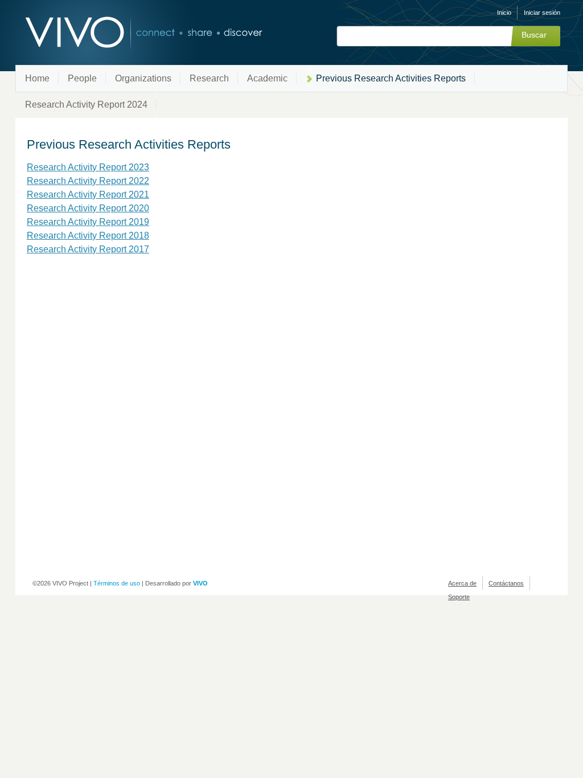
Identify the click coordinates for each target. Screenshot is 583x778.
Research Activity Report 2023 (88, 167)
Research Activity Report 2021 (88, 194)
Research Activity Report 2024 (86, 104)
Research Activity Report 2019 (88, 222)
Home (37, 78)
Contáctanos (506, 583)
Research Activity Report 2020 (88, 208)
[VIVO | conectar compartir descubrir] (125, 33)
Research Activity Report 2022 (88, 181)
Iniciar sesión (542, 12)
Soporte (459, 596)
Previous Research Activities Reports (391, 78)
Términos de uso (116, 583)
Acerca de (462, 583)
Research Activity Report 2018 (88, 235)
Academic (267, 78)
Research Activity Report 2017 (88, 249)
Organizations (143, 78)
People (82, 78)
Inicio (504, 12)
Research (209, 78)
